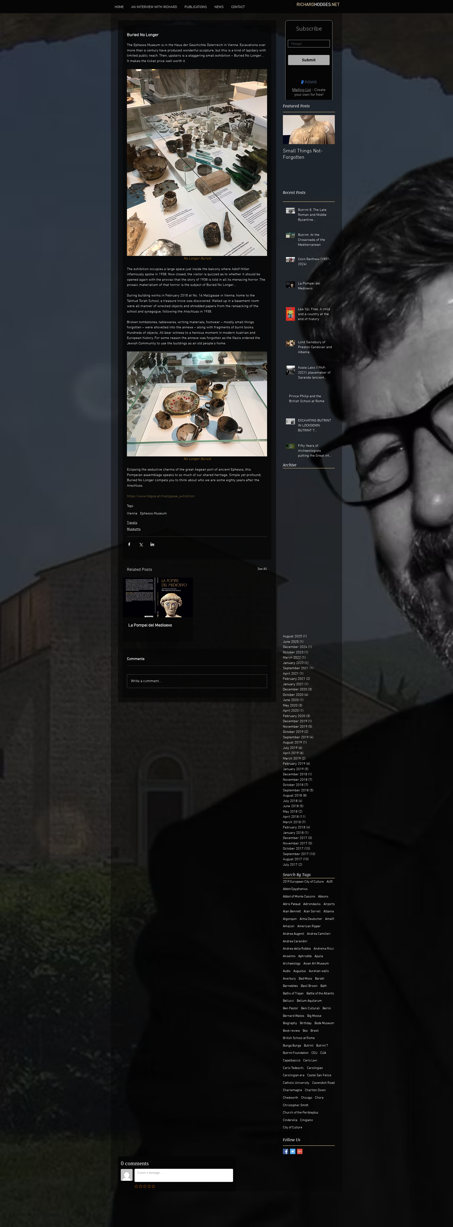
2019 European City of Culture (303, 882)
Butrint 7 (322, 1046)
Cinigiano (306, 1120)
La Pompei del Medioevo (150, 625)
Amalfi (329, 919)
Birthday (306, 1023)
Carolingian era (293, 1075)
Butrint (308, 1046)
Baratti (319, 979)
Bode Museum (324, 1023)
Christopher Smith (296, 1105)
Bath (323, 986)
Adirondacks (312, 904)
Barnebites (290, 986)
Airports (329, 904)
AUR (330, 882)
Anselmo (289, 956)
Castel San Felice (319, 1075)
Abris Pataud (291, 904)
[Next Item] (327, 133)
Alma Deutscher (311, 919)
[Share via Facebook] (129, 544)
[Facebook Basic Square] (285, 1151)
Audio (286, 971)
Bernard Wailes (293, 1016)
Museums (134, 529)
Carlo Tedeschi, (293, 1068)
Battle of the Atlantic (320, 994)
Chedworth (290, 1098)
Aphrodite (305, 956)
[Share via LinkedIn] (152, 544)
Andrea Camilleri (319, 934)
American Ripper (309, 926)
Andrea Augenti (293, 934)
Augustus (299, 971)
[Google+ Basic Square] (299, 1151)
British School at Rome (299, 1038)
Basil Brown (309, 986)
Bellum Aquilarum (309, 1001)
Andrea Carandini (295, 941)
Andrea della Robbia (297, 949)
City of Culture (292, 1128)
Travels (132, 523)
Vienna (132, 513)
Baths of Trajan (293, 994)
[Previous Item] (290, 133)
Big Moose (314, 1016)
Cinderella (290, 1120)
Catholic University (296, 1083)
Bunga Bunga (292, 1046)
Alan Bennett (292, 912)
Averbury (289, 979)
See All (262, 569)
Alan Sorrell (312, 912)
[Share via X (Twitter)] (140, 544)
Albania (328, 912)
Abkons (323, 897)
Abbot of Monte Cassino (299, 897)
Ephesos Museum (153, 513)
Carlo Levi (310, 1061)
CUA (323, 1053)
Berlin (327, 1008)
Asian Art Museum (316, 964)
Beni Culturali (310, 1008)
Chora (319, 1098)
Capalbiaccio (291, 1061)
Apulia (319, 956)
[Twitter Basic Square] (292, 1151)
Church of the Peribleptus (300, 1113)
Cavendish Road (323, 1083)
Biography (290, 1023)
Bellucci (288, 1001)
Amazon (288, 926)
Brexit (314, 1031)
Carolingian (315, 1068)
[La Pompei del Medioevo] (158, 597)
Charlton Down (315, 1090)
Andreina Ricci (324, 949)
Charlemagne (292, 1090)
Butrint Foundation (296, 1053)
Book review (291, 1031)
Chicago (306, 1098)
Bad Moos (305, 979)
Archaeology (292, 964)
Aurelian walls (319, 971)
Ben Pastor (290, 1008)
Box (305, 1031)
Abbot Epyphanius (295, 889)
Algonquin (290, 919)
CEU (314, 1053)
